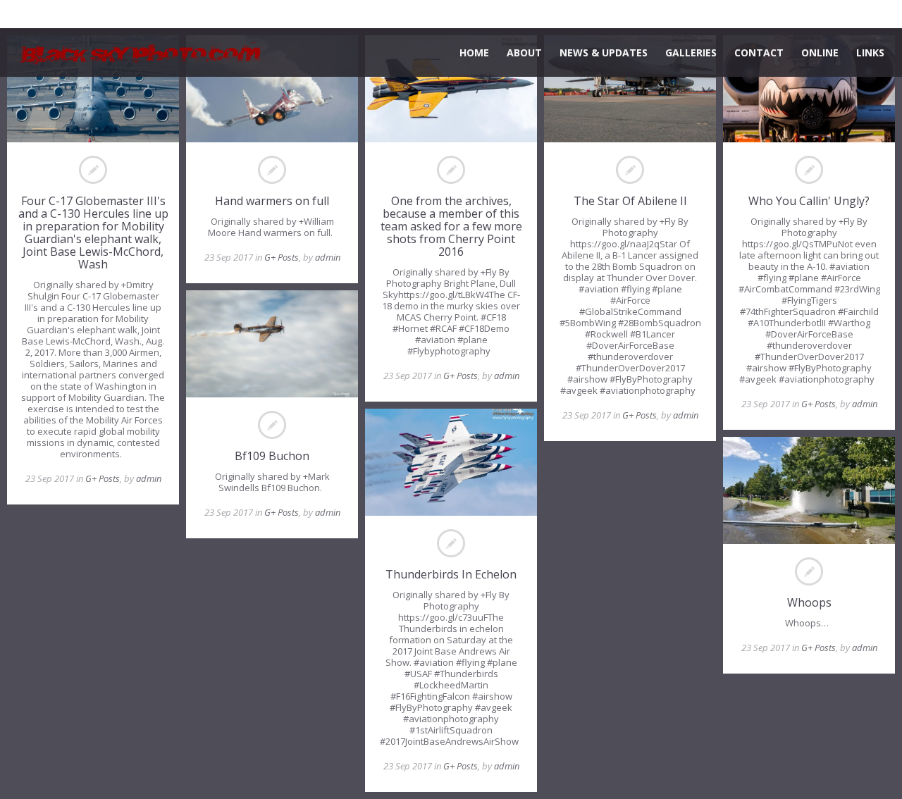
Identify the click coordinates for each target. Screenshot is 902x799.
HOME (474, 52)
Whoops (809, 602)
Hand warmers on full (272, 201)
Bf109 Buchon (272, 456)
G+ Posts (102, 478)
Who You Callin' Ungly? (809, 201)
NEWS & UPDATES (604, 52)
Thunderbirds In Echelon (451, 574)
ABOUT (524, 52)
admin (148, 478)
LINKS (870, 52)
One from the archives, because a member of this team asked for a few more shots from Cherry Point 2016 (451, 226)
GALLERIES (691, 52)
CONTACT (759, 52)
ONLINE (820, 52)
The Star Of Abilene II (630, 201)
